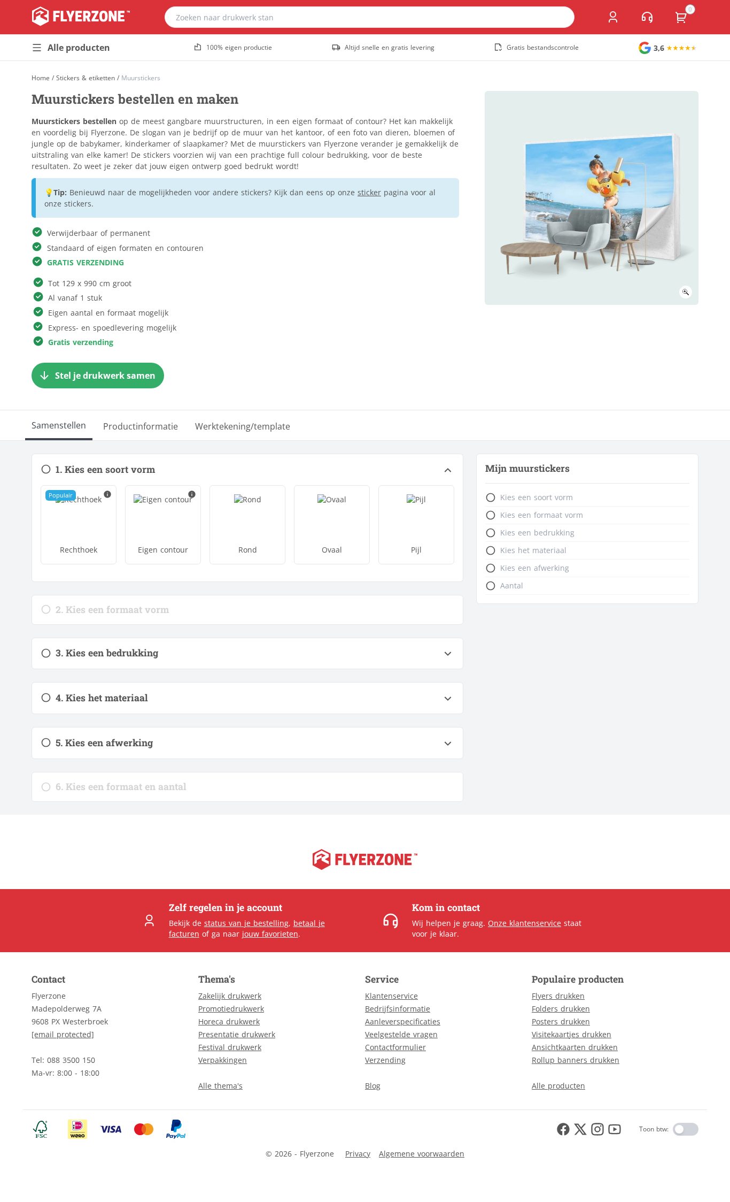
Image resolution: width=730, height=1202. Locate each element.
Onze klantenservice (524, 923)
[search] (559, 17)
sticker (369, 192)
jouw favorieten (270, 934)
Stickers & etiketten (85, 78)
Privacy (357, 1154)
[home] (81, 17)
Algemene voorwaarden (421, 1154)
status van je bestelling (246, 923)
